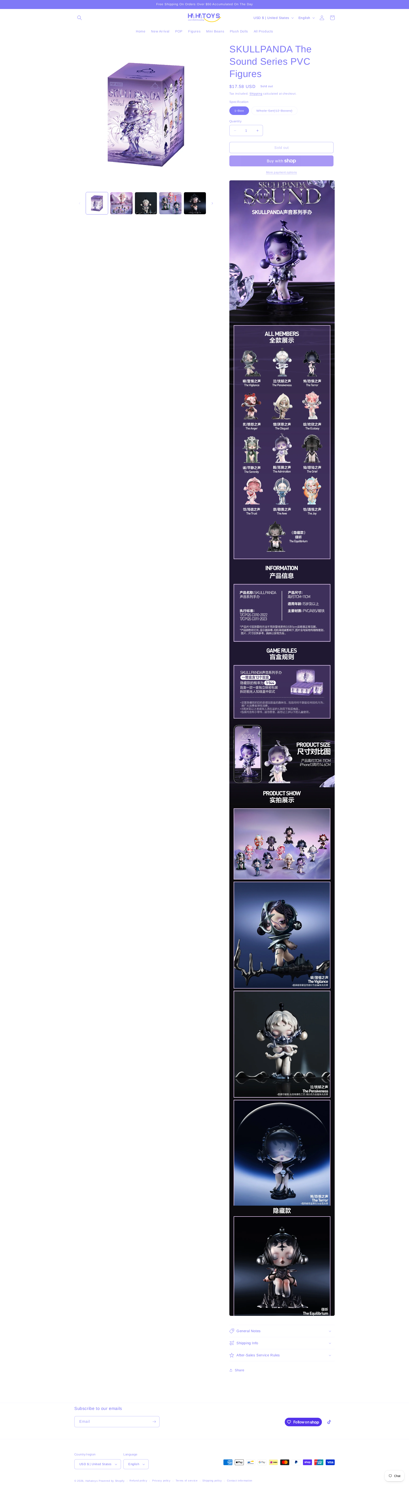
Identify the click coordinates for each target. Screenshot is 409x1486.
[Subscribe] (154, 1421)
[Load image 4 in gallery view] (170, 203)
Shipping (255, 93)
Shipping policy (212, 1480)
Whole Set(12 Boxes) (277, 112)
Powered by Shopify (112, 1480)
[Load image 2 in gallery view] (121, 203)
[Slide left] (79, 203)
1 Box (241, 112)
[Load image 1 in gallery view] (97, 203)
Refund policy (138, 1480)
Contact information (239, 1480)
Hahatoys (91, 1480)
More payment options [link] (281, 172)
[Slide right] (212, 203)
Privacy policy (161, 1480)
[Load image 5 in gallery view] (195, 203)
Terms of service (187, 1480)
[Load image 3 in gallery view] (146, 203)
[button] (79, 18)
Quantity (235, 121)
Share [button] (240, 1370)
